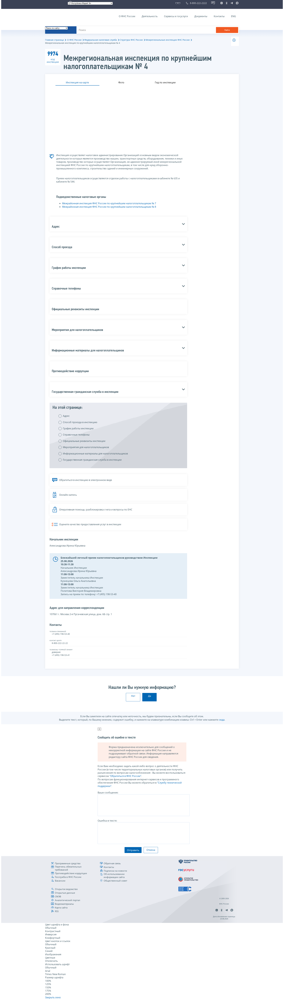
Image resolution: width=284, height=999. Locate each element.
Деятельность (150, 16)
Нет (133, 696)
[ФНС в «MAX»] (236, 3)
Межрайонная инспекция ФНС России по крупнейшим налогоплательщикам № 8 (109, 206)
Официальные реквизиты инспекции (84, 441)
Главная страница (54, 39)
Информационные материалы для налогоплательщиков (95, 453)
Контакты (219, 16)
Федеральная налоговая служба (100, 39)
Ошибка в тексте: (107, 820)
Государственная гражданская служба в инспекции (92, 459)
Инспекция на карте (77, 82)
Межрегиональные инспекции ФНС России (168, 39)
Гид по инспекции (165, 82)
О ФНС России (127, 16)
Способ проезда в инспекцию (80, 422)
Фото (121, 82)
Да (149, 696)
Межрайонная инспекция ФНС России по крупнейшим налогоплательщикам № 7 (109, 203)
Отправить (133, 850)
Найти (227, 30)
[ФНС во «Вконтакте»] (221, 3)
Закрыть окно (53, 997)
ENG (233, 16)
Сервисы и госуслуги (176, 16)
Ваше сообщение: (108, 792)
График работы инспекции (78, 428)
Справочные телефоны (76, 434)
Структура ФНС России (131, 39)
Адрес (66, 415)
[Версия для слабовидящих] (178, 3)
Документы (200, 16)
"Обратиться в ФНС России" (125, 776)
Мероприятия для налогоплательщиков (86, 447)
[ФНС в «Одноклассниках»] (226, 3)
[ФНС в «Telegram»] (231, 3)
